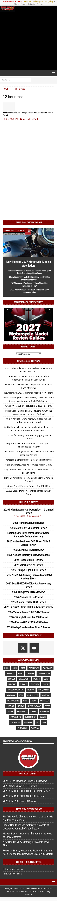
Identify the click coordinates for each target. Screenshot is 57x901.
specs (47, 706)
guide (45, 684)
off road (44, 700)
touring (28, 722)
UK (37, 722)
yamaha (35, 728)
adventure (34, 668)
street (33, 711)
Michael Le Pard (30, 119)
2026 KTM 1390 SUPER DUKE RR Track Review (26, 791)
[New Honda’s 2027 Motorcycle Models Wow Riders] (28, 255)
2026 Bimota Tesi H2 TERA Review (28, 602)
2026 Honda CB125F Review (28, 559)
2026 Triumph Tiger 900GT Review (28, 569)
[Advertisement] (28, 40)
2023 (15, 668)
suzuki (43, 717)
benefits (10, 673)
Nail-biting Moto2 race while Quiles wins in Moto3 (28, 464)
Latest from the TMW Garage (28, 222)
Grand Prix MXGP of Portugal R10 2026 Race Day (28, 405)
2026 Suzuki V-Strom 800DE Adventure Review (28, 607)
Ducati (36, 679)
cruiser (11, 679)
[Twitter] (22, 648)
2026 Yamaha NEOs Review (28, 597)
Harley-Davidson (15, 689)
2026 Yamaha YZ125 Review (28, 565)
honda (30, 689)
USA (44, 722)
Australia (47, 668)
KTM (21, 695)
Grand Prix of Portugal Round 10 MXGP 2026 (28, 486)
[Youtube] (34, 648)
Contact (40, 4)
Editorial (31, 4)
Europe (23, 684)
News (34, 700)
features (35, 684)
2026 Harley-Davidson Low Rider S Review (29, 627)
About (16, 4)
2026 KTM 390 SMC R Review (28, 549)
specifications (34, 706)
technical (15, 722)
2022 (6, 668)
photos (10, 706)
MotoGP (46, 695)
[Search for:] (15, 79)
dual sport (24, 679)
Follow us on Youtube (12, 873)
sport (10, 711)
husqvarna (43, 689)
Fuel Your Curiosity (28, 502)
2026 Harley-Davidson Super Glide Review (25, 780)
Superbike (44, 711)
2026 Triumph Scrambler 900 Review (28, 617)
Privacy (24, 4)
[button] (53, 73)
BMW (20, 673)
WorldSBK (22, 728)
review (21, 706)
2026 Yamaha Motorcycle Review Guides (28, 554)
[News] (9, 106)
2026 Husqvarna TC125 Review (28, 591)
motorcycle (13, 700)
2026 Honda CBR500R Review (28, 522)
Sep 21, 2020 (12, 119)
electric (12, 684)
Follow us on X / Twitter (13, 869)
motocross (32, 695)
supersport (30, 717)
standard (21, 711)
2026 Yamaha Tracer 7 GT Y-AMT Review (28, 612)
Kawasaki (11, 695)
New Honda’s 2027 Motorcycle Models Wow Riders (28, 392)
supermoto (16, 717)
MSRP (25, 700)
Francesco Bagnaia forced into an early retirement (28, 459)
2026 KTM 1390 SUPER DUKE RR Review (23, 796)
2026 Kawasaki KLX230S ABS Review (28, 622)
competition (44, 673)
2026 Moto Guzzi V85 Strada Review (28, 527)
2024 (23, 668)
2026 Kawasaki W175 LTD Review (20, 786)
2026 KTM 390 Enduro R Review (19, 801)
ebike (46, 679)
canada (30, 673)
